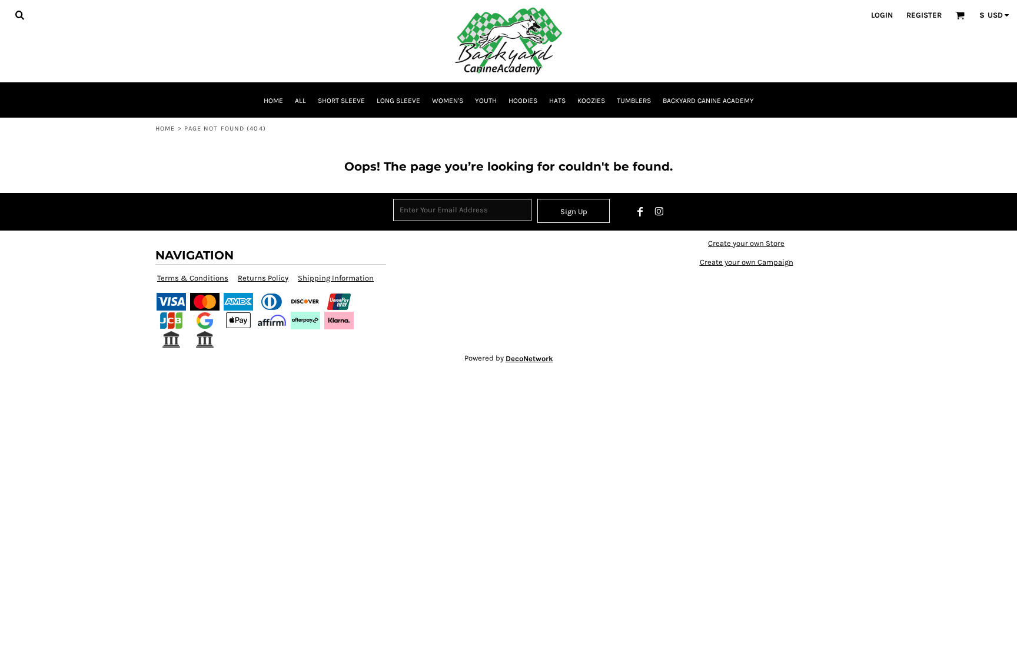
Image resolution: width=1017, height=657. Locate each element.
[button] (19, 14)
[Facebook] (640, 212)
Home (165, 128)
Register (924, 15)
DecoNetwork (529, 358)
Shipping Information (336, 278)
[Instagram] (659, 212)
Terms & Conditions (192, 278)
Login (882, 15)
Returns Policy (263, 278)
